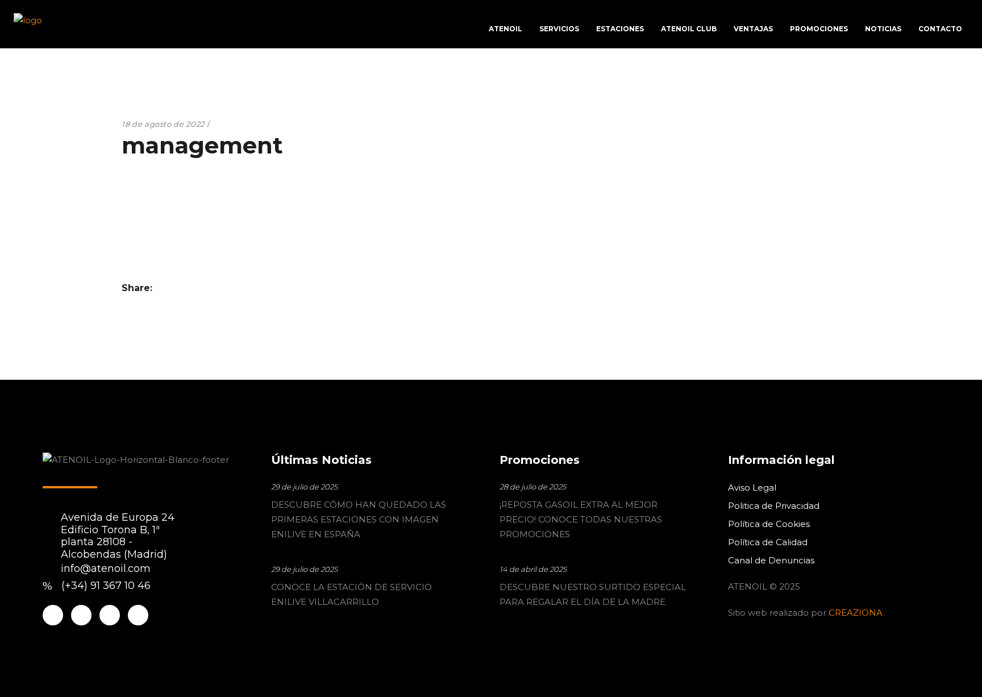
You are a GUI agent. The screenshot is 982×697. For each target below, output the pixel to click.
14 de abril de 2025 (533, 569)
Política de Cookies (769, 523)
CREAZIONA (856, 612)
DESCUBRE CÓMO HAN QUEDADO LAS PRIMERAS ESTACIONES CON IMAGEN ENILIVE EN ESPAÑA (358, 519)
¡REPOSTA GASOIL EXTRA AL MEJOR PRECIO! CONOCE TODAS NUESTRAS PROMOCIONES (581, 519)
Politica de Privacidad (773, 505)
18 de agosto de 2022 (163, 123)
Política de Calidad (768, 542)
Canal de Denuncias (771, 560)
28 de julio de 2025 (533, 486)
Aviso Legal (752, 487)
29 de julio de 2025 (304, 486)
